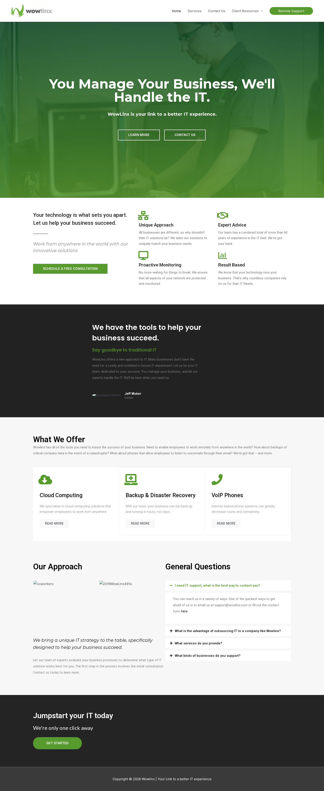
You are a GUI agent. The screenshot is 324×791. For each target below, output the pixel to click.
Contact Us (216, 11)
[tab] (228, 585)
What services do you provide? (198, 643)
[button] (139, 135)
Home (176, 11)
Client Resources (245, 11)
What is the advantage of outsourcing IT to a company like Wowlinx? (228, 631)
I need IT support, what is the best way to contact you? (217, 585)
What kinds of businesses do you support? (207, 656)
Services (194, 11)
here (184, 611)
